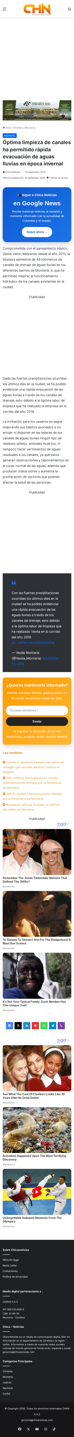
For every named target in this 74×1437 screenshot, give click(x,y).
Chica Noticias (12, 172)
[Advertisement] (37, 60)
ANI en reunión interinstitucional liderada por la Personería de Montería (32, 796)
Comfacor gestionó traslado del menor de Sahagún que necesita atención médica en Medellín (33, 767)
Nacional (8, 1388)
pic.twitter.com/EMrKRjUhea (33, 642)
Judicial (7, 1382)
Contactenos (10, 1271)
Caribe (6, 1393)
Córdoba (18, 127)
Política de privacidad (15, 1276)
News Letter (10, 1265)
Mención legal (11, 1259)
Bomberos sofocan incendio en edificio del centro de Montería (31, 807)
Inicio (8, 127)
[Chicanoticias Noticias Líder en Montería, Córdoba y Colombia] (37, 9)
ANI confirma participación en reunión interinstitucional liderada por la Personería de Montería (32, 782)
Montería (30, 127)
